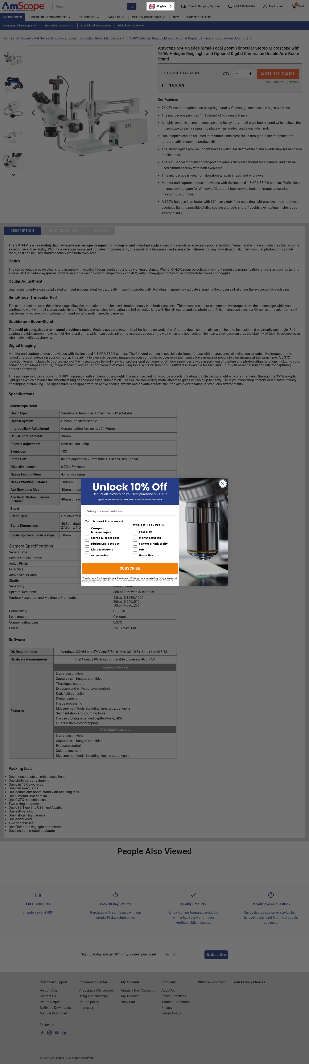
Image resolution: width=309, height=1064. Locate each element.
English (161, 6)
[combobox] (160, 6)
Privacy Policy (90, 582)
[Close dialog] (222, 483)
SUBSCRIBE (130, 568)
